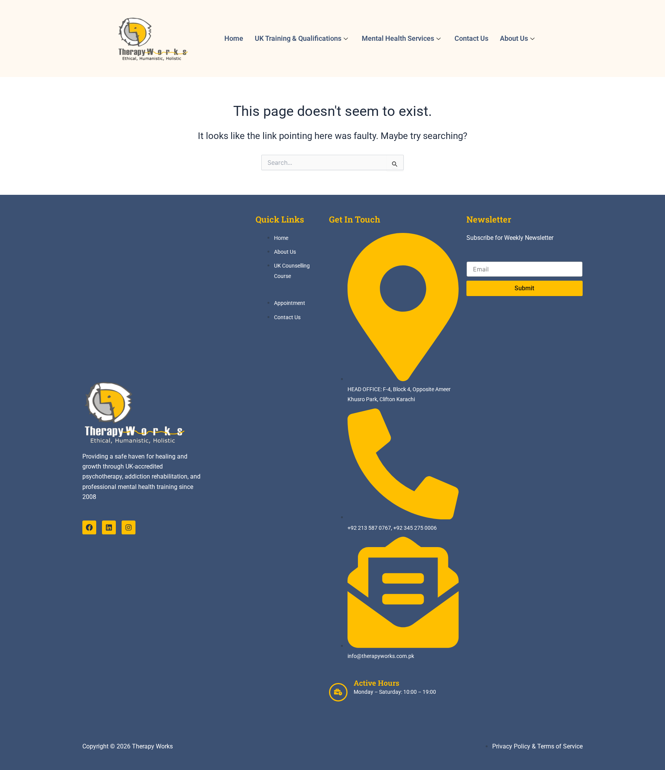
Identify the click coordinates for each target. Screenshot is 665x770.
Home (233, 38)
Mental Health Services (398, 38)
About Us (514, 38)
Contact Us (471, 38)
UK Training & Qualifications (298, 38)
